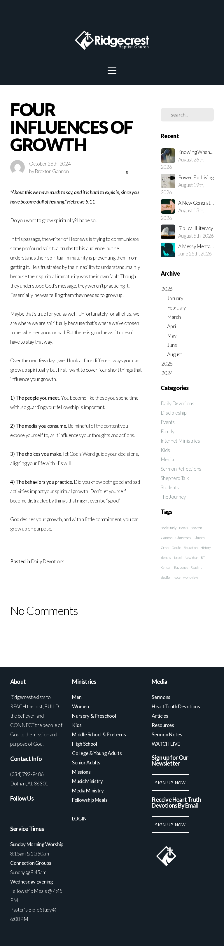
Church (198, 537)
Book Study (168, 528)
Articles (160, 716)
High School (85, 744)
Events (168, 422)
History (205, 547)
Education (191, 547)
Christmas (182, 537)
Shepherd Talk (175, 478)
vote (177, 577)
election (166, 577)
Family (167, 431)
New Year (191, 557)
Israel (178, 557)
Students (170, 487)
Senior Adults (86, 762)
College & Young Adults (97, 753)
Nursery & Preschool (94, 716)
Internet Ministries (180, 441)
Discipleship (174, 413)
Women (80, 706)
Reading (196, 567)
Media (167, 459)
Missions (81, 772)
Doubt (176, 547)
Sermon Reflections (181, 469)
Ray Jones (181, 567)
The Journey (173, 497)
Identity (166, 557)
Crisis (165, 547)
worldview (190, 577)
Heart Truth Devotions (176, 706)
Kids (165, 450)
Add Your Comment (76, 634)
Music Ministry (88, 781)
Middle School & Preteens (99, 734)
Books (183, 528)
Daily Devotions (47, 561)
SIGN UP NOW (170, 782)
